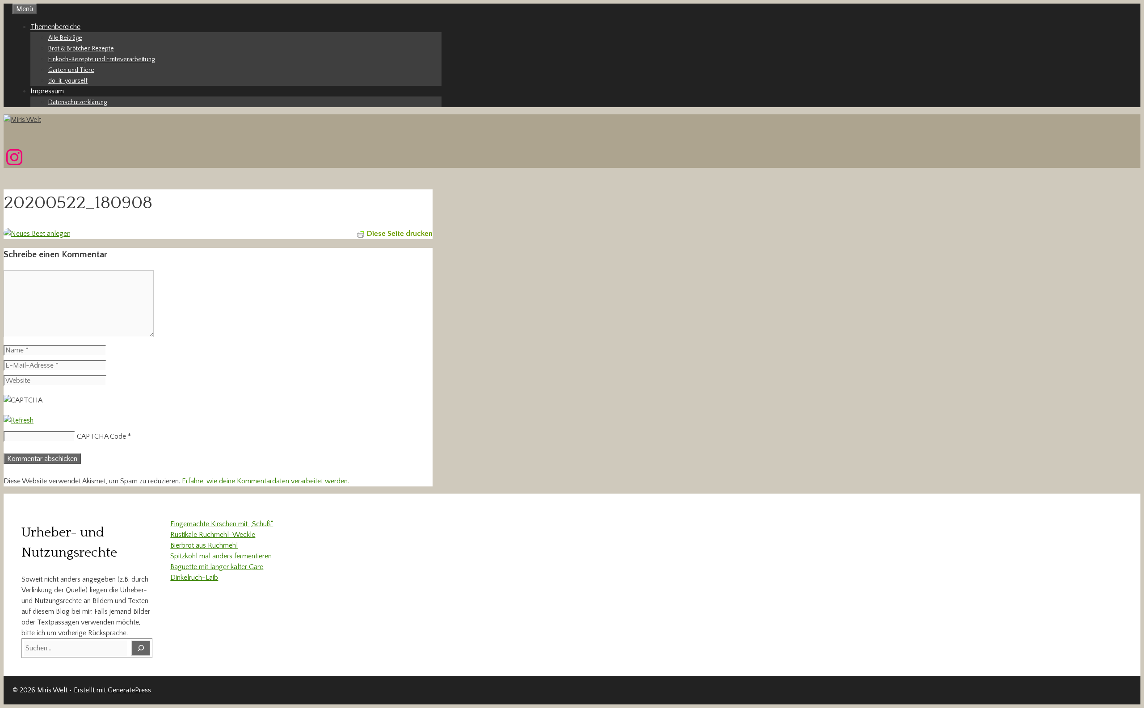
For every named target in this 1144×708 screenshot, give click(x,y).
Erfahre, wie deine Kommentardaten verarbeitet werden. (265, 481)
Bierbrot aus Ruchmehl (204, 545)
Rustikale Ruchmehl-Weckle (212, 535)
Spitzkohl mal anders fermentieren (221, 556)
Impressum (47, 91)
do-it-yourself (68, 80)
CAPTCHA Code (101, 436)
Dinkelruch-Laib (194, 578)
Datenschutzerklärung (77, 102)
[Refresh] (19, 420)
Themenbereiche (55, 27)
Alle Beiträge (65, 38)
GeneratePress (129, 690)
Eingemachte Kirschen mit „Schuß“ (221, 524)
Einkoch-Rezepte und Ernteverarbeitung (101, 59)
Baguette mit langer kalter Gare (216, 567)
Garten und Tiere (71, 70)
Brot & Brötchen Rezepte (81, 48)
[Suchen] (140, 648)
